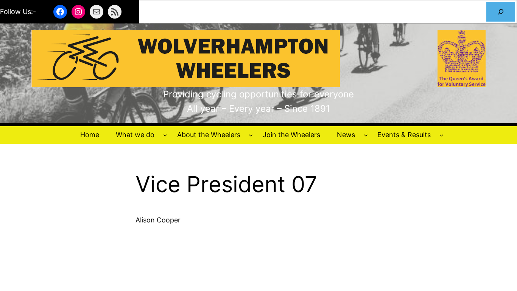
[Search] (500, 12)
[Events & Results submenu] (441, 135)
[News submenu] (366, 135)
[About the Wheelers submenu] (251, 135)
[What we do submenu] (165, 135)
